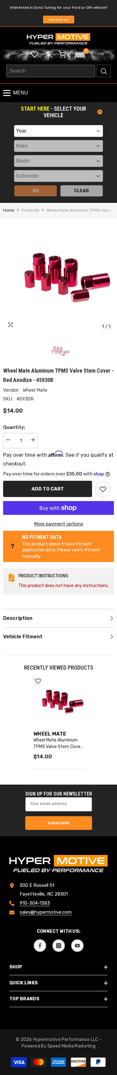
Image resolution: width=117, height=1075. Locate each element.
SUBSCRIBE (58, 823)
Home (8, 210)
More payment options (58, 524)
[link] (103, 489)
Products (30, 210)
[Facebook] (40, 945)
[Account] (48, 54)
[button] (80, 55)
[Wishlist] (34, 54)
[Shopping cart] (62, 54)
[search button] (104, 71)
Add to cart (48, 489)
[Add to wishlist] (38, 681)
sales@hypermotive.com (46, 912)
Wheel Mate (35, 390)
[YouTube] (77, 945)
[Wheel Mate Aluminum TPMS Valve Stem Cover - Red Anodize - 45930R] (58, 701)
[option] (58, 277)
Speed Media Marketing (71, 1046)
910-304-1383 (35, 903)
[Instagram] (58, 945)
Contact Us (59, 20)
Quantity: (14, 427)
